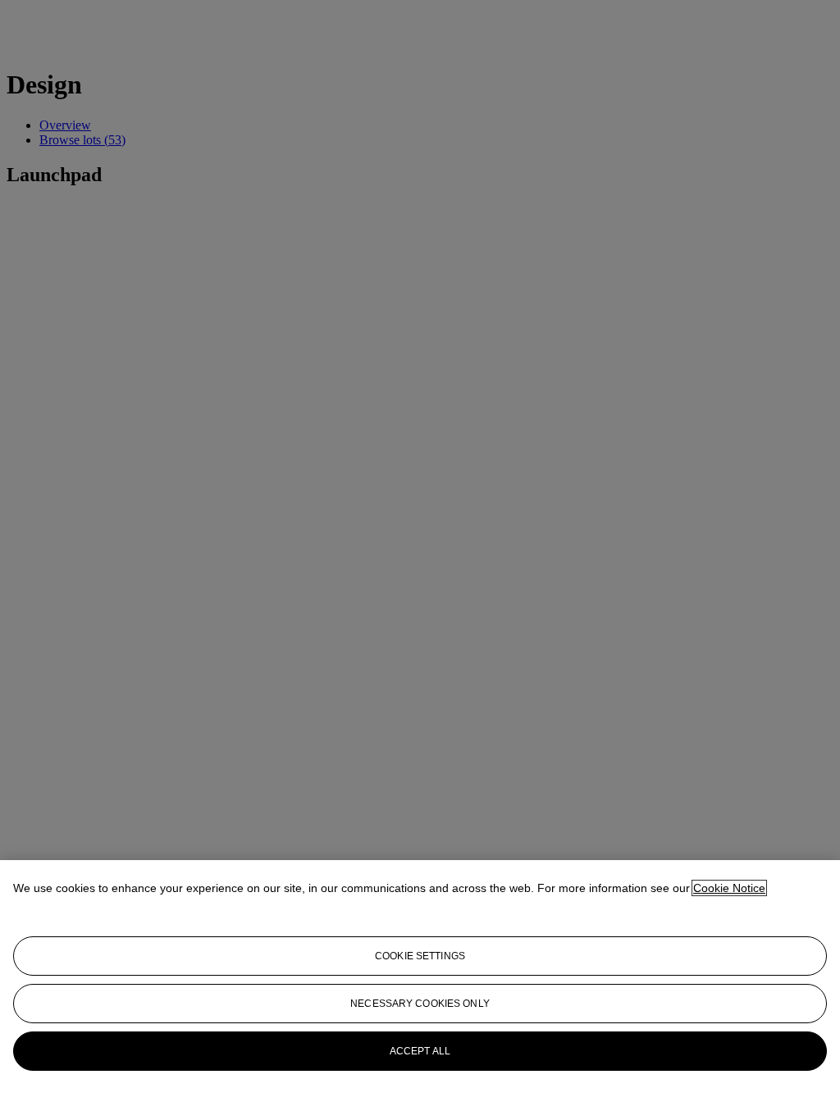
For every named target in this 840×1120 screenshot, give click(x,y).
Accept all (420, 1051)
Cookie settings (420, 956)
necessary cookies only (420, 1003)
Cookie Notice (729, 888)
